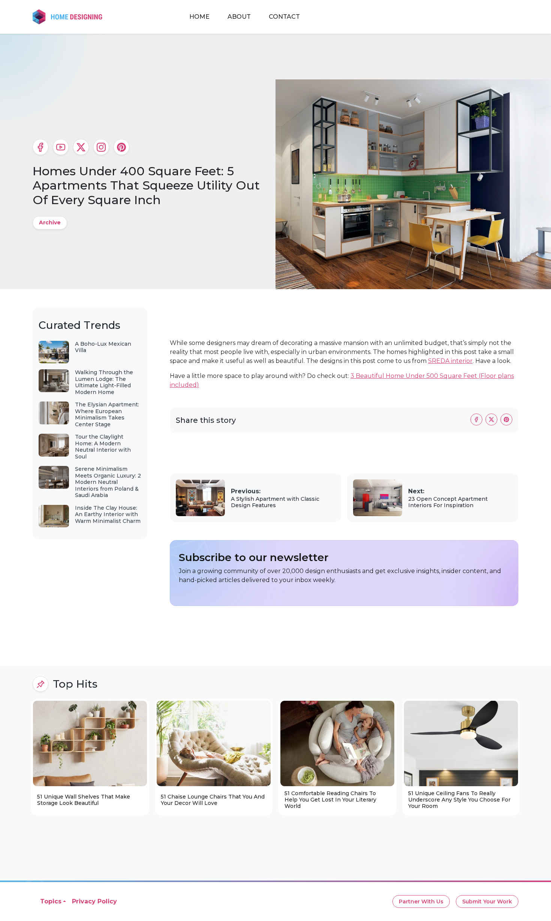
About (239, 16)
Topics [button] (50, 901)
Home (199, 16)
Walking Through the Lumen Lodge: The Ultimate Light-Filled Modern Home (104, 382)
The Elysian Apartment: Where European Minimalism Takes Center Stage (107, 414)
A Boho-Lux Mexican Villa (103, 347)
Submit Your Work (487, 901)
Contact (284, 16)
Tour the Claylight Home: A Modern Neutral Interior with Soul (103, 446)
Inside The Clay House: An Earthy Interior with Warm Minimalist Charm (108, 514)
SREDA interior (450, 360)
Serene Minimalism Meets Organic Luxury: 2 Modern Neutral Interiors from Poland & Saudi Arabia (108, 482)
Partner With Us (421, 901)
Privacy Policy (94, 901)
